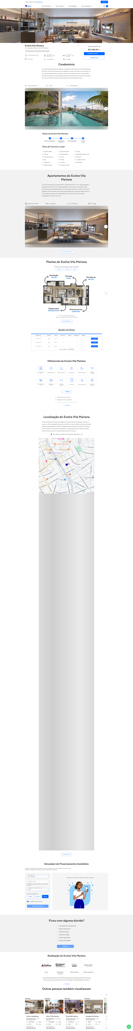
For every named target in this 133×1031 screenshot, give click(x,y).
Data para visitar (64, 932)
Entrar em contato (92, 53)
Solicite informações (66, 252)
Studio (74, 269)
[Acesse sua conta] (104, 6)
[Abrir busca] (107, 6)
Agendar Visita (94, 57)
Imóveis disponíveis (64, 938)
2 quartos (67, 269)
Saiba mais (39, 2)
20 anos (38, 896)
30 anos (45, 896)
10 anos (30, 896)
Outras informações (65, 940)
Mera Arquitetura (74, 972)
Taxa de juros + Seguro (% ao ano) (35, 888)
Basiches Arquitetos (88, 972)
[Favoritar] (78, 45)
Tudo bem (104, 2)
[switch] (28, 901)
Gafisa (46, 972)
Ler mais (67, 405)
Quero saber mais (66, 321)
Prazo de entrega (64, 935)
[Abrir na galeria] (106, 127)
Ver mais (67, 391)
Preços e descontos (64, 929)
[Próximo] (106, 109)
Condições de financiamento (67, 926)
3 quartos (59, 269)
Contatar (94, 338)
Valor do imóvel (31, 875)
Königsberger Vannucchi (60, 973)
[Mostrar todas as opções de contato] (103, 53)
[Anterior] (101, 994)
